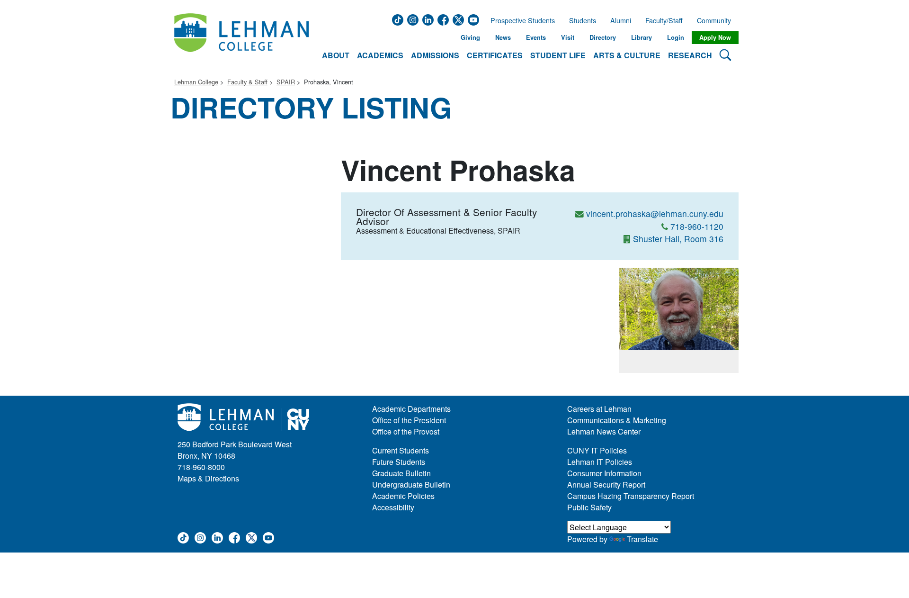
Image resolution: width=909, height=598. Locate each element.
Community (717, 20)
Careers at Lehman (599, 408)
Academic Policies (403, 495)
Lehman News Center (604, 431)
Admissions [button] (435, 55)
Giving (470, 37)
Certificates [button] (495, 55)
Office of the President (409, 420)
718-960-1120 (696, 226)
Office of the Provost (405, 431)
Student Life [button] (558, 55)
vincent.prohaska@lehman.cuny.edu (654, 213)
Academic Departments (411, 408)
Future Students (398, 461)
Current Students (400, 450)
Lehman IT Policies (599, 461)
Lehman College (196, 81)
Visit (567, 37)
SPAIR (285, 81)
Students (582, 20)
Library (641, 37)
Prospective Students (520, 20)
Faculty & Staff (247, 81)
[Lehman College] (241, 37)
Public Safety (589, 507)
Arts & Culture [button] (626, 55)
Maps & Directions (208, 478)
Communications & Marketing (616, 420)
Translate (642, 539)
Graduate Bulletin (401, 473)
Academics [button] (380, 55)
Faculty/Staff (664, 20)
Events (536, 37)
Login (675, 37)
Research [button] (690, 55)
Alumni (620, 20)
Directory (602, 37)
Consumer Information (604, 473)
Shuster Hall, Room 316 (678, 239)
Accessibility (393, 507)
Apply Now (715, 37)
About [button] (335, 55)
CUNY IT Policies (597, 450)
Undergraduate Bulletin (411, 484)
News (503, 37)
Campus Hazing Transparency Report (630, 495)
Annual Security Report (606, 484)
